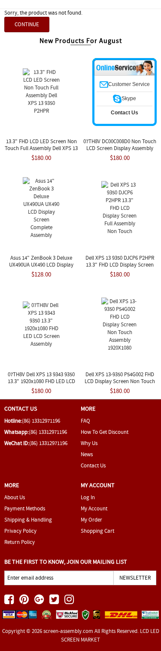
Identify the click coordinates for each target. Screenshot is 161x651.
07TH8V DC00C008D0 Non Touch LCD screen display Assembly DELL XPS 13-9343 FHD (119, 148)
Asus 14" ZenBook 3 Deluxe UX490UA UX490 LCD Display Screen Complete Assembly (41, 264)
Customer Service (129, 84)
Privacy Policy (20, 530)
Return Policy (19, 542)
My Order (91, 519)
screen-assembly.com (68, 631)
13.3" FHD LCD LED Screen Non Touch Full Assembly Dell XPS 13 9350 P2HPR (41, 148)
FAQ (85, 420)
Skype (129, 98)
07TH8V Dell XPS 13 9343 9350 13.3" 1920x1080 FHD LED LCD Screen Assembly (41, 381)
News (87, 454)
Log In (88, 497)
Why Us (89, 443)
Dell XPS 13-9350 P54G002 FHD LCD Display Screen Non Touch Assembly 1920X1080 (120, 381)
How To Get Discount (104, 432)
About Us (14, 497)
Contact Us (93, 465)
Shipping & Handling (28, 519)
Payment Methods (24, 508)
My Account (94, 508)
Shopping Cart (97, 530)
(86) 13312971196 (41, 420)
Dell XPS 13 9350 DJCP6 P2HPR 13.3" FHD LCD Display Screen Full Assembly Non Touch (119, 264)
